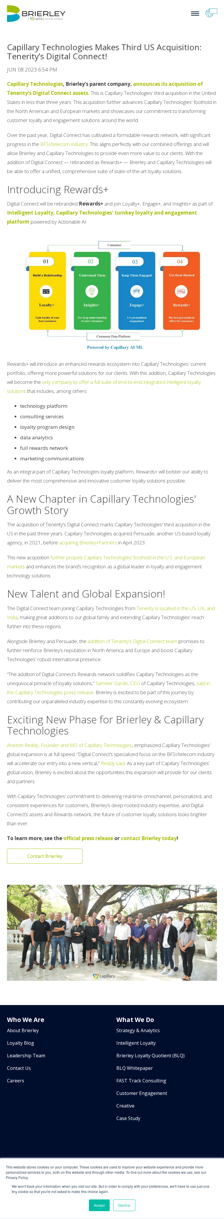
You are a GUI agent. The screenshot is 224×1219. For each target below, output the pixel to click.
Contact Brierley (44, 856)
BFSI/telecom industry (64, 144)
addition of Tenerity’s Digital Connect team (132, 641)
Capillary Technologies (35, 84)
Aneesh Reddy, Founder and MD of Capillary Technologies (69, 745)
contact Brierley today (149, 838)
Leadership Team (26, 1055)
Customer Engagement (141, 1093)
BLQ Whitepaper (134, 1068)
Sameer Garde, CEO (118, 683)
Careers (15, 1080)
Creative (125, 1106)
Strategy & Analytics (138, 1030)
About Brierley (23, 1030)
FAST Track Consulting (141, 1080)
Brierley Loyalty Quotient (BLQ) (150, 1055)
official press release (88, 838)
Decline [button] (124, 1205)
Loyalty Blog (20, 1043)
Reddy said (113, 763)
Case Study (128, 1118)
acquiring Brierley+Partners (88, 542)
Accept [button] (99, 1205)
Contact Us (19, 1068)
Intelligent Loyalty (136, 1043)
